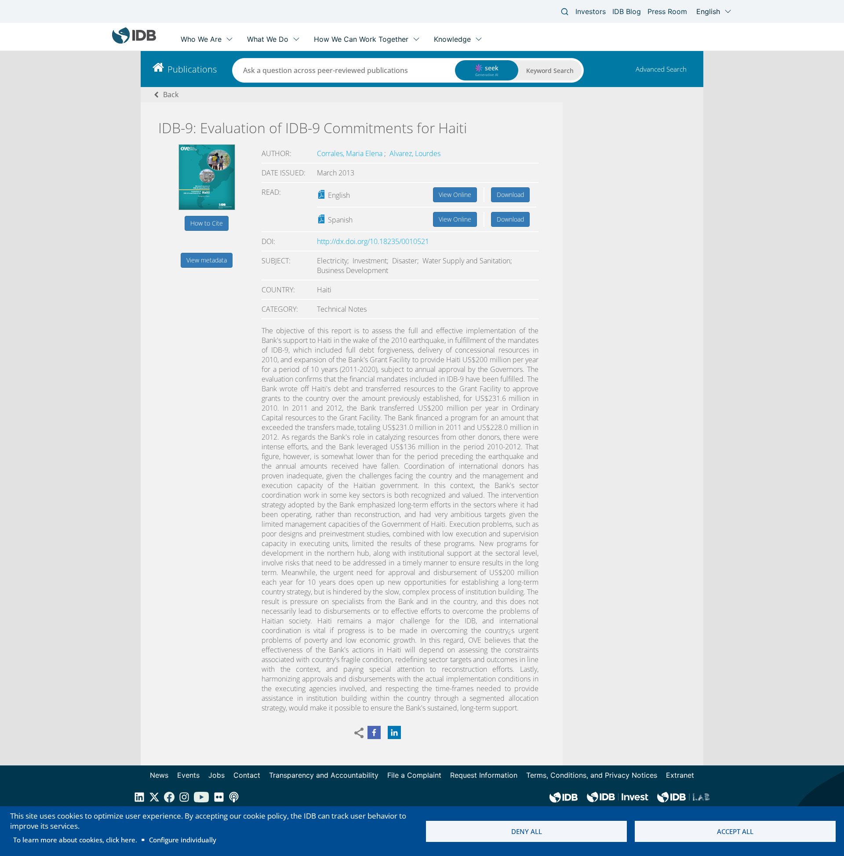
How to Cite (206, 223)
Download (510, 194)
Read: (271, 192)
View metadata (206, 260)
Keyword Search (550, 70)
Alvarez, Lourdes (414, 153)
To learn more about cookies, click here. (75, 839)
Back (170, 94)
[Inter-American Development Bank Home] (134, 41)
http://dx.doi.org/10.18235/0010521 (373, 241)
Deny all (526, 831)
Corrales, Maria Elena (350, 153)
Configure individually (182, 839)
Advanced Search (661, 69)
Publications (192, 69)
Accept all (735, 831)
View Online (455, 194)
